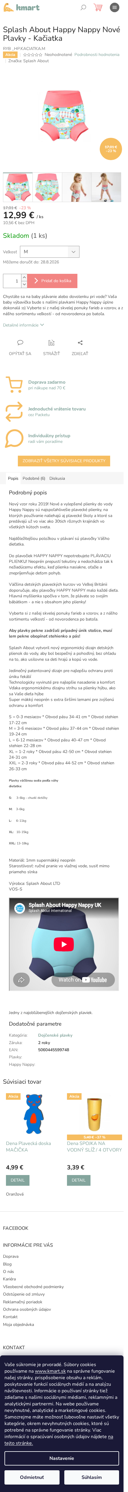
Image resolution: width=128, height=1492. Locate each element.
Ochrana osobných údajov (27, 1309)
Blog (7, 1264)
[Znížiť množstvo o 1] (24, 284)
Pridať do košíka (56, 281)
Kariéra (9, 1279)
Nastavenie (61, 1458)
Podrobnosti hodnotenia (96, 54)
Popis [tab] (13, 478)
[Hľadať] (83, 7)
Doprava (10, 1256)
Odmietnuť (32, 1477)
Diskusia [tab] (57, 478)
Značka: (28, 61)
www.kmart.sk (50, 1371)
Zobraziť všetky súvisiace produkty (64, 461)
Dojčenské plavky (55, 1035)
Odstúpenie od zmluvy (24, 1294)
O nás (8, 1271)
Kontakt (10, 1317)
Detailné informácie (20, 325)
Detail (18, 1180)
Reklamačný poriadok (22, 1302)
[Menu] (115, 7)
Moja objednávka (18, 1324)
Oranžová (15, 1194)
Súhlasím (92, 1477)
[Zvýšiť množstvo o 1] (24, 277)
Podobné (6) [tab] (34, 478)
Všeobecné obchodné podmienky (33, 1287)
